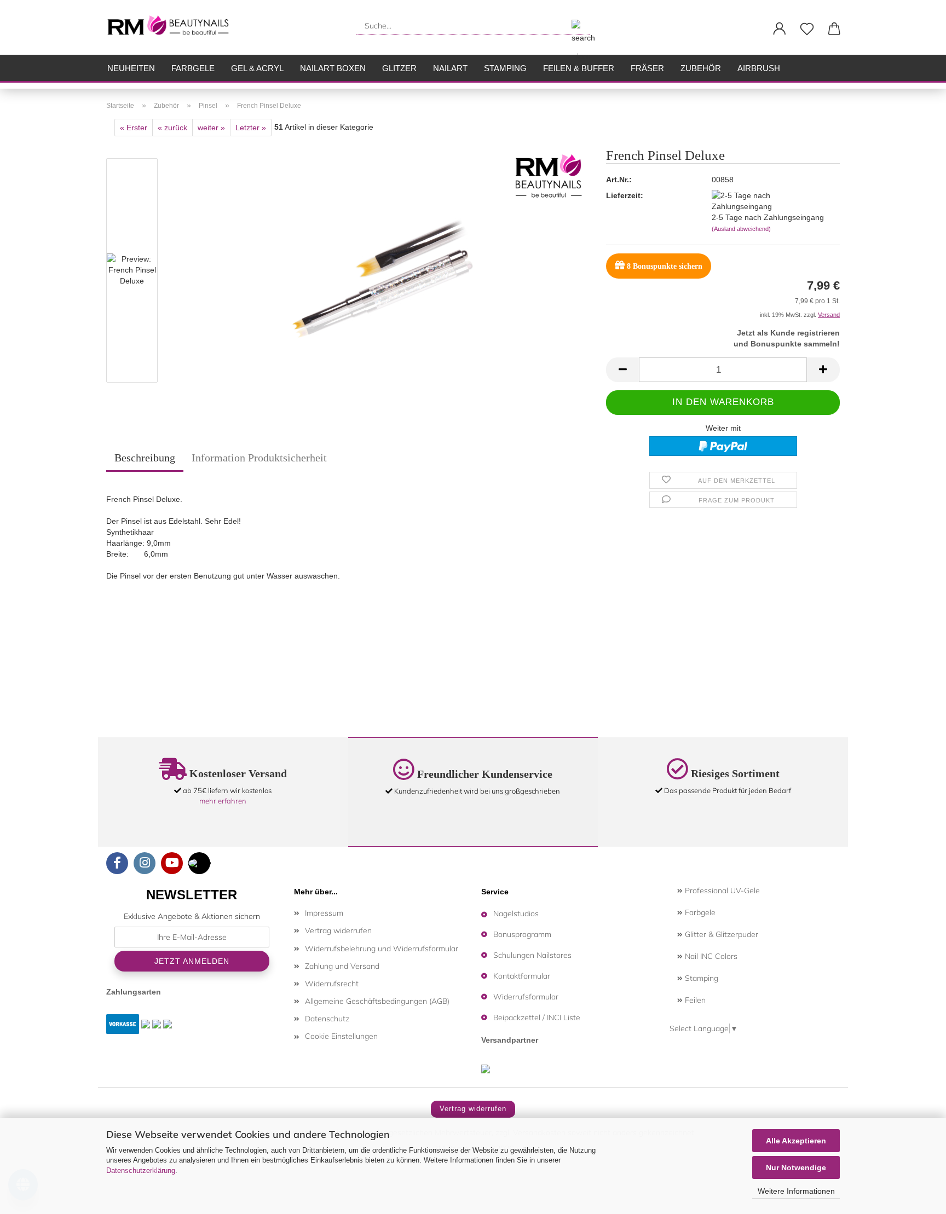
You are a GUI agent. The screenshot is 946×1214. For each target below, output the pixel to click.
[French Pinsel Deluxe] (379, 272)
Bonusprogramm (522, 934)
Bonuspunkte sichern (664, 266)
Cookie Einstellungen (341, 1036)
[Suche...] (577, 25)
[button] (779, 29)
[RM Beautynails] (172, 27)
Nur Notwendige (796, 1167)
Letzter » (250, 127)
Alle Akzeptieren (796, 1140)
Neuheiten (131, 68)
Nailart (450, 68)
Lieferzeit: (624, 195)
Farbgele (193, 68)
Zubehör (700, 68)
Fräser (647, 68)
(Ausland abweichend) (741, 229)
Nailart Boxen (333, 68)
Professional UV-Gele (721, 890)
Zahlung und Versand (342, 966)
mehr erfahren (222, 800)
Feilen (694, 1000)
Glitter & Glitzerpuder (720, 934)
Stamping (505, 68)
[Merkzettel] (807, 29)
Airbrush (758, 68)
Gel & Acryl (257, 68)
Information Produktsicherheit (259, 458)
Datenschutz (327, 1019)
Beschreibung (144, 458)
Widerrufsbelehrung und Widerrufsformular (381, 948)
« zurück (172, 127)
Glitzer (399, 68)
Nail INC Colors (710, 956)
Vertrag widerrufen (338, 930)
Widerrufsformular (525, 997)
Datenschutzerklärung (140, 1170)
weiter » (211, 127)
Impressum (324, 913)
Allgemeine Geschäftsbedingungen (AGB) (377, 1001)
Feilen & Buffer (578, 68)
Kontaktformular (521, 976)
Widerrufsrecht (332, 983)
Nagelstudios (516, 913)
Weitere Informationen (796, 1191)
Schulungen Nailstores (532, 955)
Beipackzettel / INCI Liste (536, 1017)
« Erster (133, 127)
